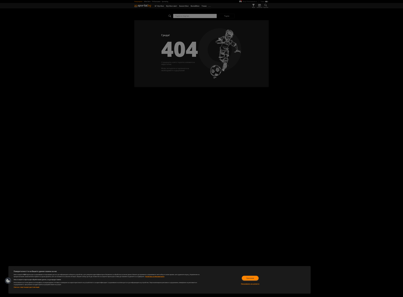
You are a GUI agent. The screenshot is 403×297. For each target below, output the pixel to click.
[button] (8, 280)
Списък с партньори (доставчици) (26, 287)
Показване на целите (250, 284)
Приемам (250, 278)
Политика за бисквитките (154, 276)
